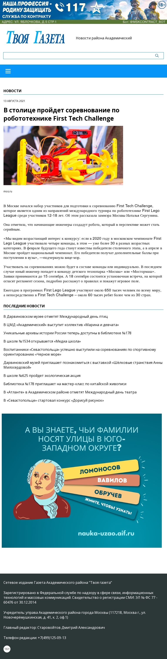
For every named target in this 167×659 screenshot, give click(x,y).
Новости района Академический (104, 38)
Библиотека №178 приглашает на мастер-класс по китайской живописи (64, 383)
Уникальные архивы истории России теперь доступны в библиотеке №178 (67, 333)
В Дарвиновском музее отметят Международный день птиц (55, 316)
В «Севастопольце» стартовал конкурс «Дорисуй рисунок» (53, 400)
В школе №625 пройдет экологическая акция (41, 375)
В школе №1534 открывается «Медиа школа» (42, 341)
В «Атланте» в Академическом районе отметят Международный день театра (70, 392)
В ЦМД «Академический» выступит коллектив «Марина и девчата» (61, 324)
